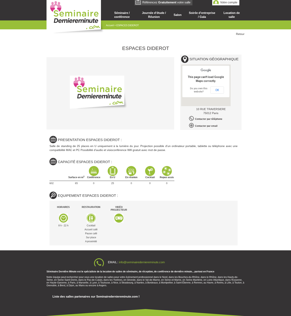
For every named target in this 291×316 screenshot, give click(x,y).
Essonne (237, 280)
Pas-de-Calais (94, 280)
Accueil (110, 25)
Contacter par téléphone (208, 119)
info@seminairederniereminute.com (142, 262)
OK (217, 90)
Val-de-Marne (152, 280)
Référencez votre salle (166, 2)
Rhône (213, 277)
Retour (240, 34)
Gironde (131, 280)
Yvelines (117, 280)
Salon (178, 14)
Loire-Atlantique (215, 280)
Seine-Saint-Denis (67, 280)
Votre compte (228, 2)
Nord (164, 277)
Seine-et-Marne (173, 280)
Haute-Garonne (58, 282)
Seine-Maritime (194, 280)
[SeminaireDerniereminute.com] (75, 18)
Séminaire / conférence (122, 14)
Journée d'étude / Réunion (154, 14)
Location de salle (231, 14)
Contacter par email (206, 126)
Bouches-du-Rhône (189, 277)
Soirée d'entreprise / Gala (202, 14)
